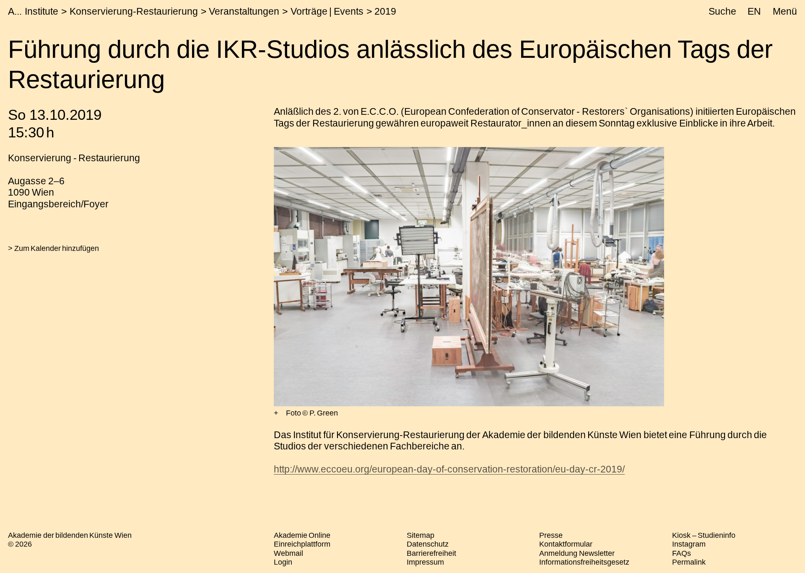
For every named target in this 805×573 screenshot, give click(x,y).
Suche (722, 11)
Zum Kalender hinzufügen (56, 248)
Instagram (689, 544)
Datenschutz (428, 544)
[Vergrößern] (276, 413)
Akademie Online (302, 535)
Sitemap (420, 535)
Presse (551, 535)
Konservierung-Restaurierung (134, 11)
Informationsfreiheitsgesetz (584, 562)
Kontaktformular (565, 544)
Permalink (689, 562)
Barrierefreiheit (431, 553)
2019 (385, 11)
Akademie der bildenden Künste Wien (70, 535)
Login (283, 562)
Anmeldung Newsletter (576, 553)
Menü (785, 11)
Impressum (425, 562)
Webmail (288, 553)
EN (754, 11)
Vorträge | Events (327, 11)
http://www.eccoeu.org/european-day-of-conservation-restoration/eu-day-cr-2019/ (449, 469)
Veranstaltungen (244, 11)
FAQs (681, 553)
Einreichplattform (302, 544)
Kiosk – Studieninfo (703, 535)
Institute (41, 11)
